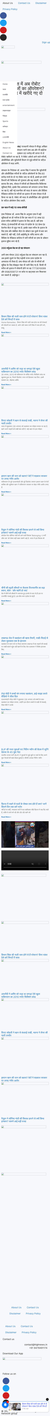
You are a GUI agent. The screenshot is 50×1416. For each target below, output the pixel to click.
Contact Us (24, 3)
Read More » (6, 332)
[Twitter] (3, 23)
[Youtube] (3, 30)
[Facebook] (3, 15)
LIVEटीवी (6, 137)
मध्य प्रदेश (6, 100)
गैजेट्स (5, 116)
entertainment (9, 105)
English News (8, 142)
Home (5, 84)
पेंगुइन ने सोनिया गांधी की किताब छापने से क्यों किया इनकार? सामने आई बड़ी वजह (22, 531)
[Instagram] (3, 37)
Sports (5, 121)
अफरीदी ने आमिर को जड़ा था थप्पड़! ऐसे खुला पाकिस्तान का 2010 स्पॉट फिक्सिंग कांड (20, 370)
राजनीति (5, 95)
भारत (4, 89)
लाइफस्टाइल (7, 110)
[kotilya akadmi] (23, 1127)
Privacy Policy (10, 9)
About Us (8, 3)
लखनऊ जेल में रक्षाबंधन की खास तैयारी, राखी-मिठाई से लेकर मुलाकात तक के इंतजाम (24, 639)
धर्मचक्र (5, 126)
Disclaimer (41, 3)
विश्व (4, 132)
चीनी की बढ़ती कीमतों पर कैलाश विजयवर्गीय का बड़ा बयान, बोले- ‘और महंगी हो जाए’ (23, 589)
